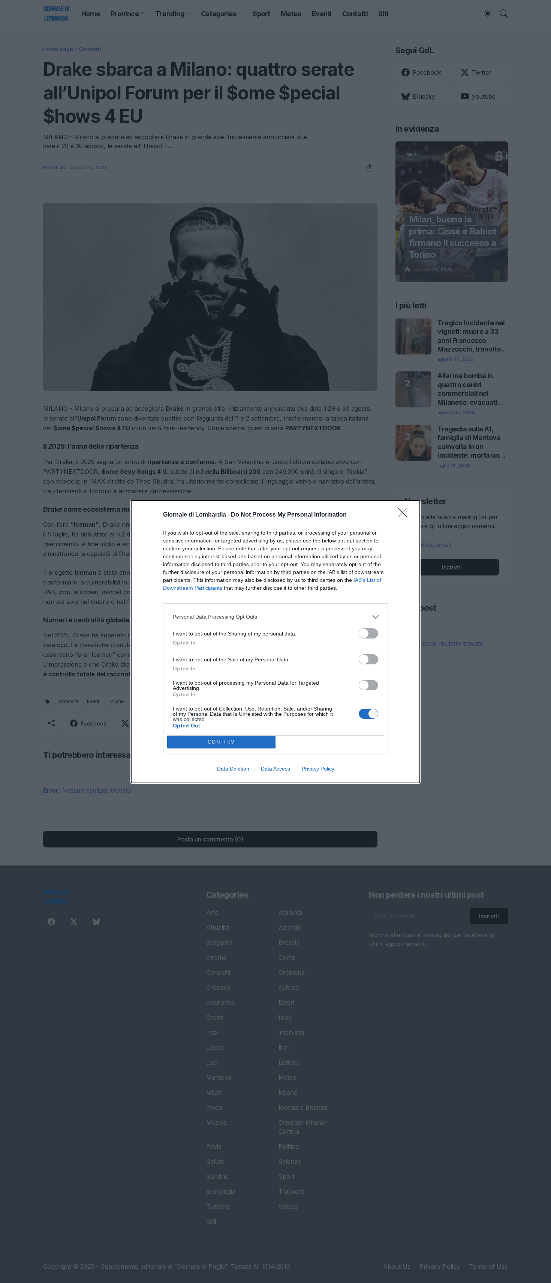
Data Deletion (233, 769)
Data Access (275, 769)
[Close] (405, 515)
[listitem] (275, 617)
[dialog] (275, 641)
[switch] (368, 633)
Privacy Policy (318, 769)
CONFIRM (221, 742)
